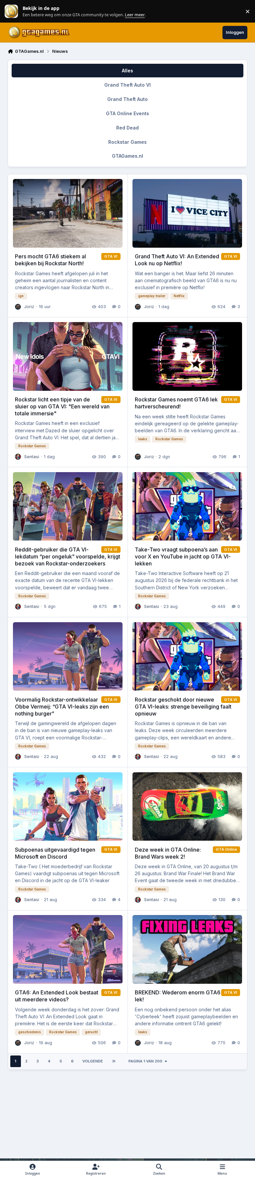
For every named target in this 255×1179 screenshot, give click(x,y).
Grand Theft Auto (127, 99)
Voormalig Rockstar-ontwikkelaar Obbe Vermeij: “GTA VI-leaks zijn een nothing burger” (62, 706)
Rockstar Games (127, 142)
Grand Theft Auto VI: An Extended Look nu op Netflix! (177, 260)
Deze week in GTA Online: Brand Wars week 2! (168, 853)
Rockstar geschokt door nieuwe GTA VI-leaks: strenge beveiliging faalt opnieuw (183, 706)
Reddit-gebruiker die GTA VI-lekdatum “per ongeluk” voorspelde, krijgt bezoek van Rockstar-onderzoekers (67, 556)
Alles (127, 70)
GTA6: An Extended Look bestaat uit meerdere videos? (56, 996)
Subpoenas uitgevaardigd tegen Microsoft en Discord (55, 853)
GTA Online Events (127, 113)
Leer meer (11, 11)
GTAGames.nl (127, 156)
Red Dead (127, 127)
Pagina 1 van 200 (145, 1061)
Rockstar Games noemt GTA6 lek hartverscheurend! (176, 403)
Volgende (92, 1061)
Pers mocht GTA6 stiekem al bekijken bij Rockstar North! (50, 260)
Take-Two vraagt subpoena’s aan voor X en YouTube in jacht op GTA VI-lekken (183, 556)
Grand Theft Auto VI (127, 85)
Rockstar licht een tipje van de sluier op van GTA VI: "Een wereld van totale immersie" (62, 406)
